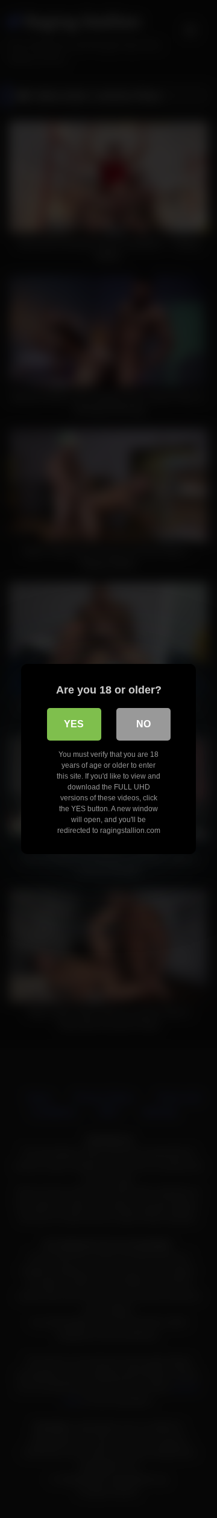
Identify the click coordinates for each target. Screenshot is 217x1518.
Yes (74, 724)
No (143, 724)
